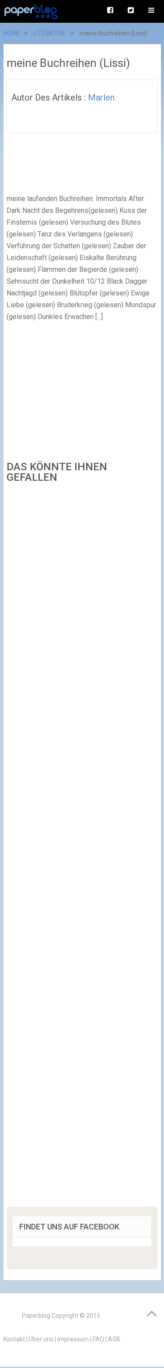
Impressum (73, 1339)
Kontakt (14, 1339)
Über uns (41, 1339)
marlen (101, 97)
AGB (114, 1339)
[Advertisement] (82, 847)
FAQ (98, 1339)
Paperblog (36, 1315)
